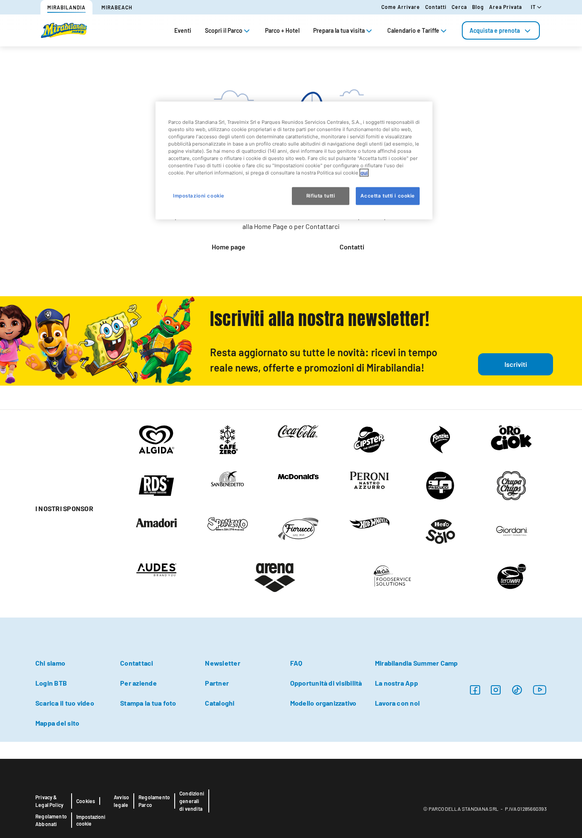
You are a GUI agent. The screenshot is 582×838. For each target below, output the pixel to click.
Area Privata (505, 7)
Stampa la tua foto (148, 703)
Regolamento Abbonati (51, 820)
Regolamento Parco (154, 801)
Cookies (85, 801)
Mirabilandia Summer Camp (416, 663)
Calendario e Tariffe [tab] (413, 30)
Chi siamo (50, 663)
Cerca (459, 7)
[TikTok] (517, 690)
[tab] (501, 30)
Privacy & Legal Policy (49, 801)
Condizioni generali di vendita (191, 801)
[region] (294, 161)
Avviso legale (121, 801)
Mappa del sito (57, 723)
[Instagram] (475, 690)
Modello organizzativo (323, 703)
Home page (228, 247)
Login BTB (51, 683)
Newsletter (222, 663)
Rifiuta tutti (320, 196)
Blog (478, 7)
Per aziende (138, 683)
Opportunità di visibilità (326, 683)
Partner (217, 683)
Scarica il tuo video (64, 703)
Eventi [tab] (182, 30)
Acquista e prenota (495, 30)
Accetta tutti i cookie (387, 196)
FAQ (296, 663)
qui (364, 173)
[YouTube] (540, 690)
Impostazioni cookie (90, 820)
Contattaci (136, 663)
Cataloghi (219, 703)
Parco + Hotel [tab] (282, 30)
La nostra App (396, 683)
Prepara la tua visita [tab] (339, 30)
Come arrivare (400, 7)
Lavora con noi (397, 703)
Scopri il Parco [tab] (223, 30)
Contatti (436, 7)
